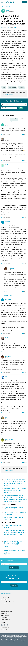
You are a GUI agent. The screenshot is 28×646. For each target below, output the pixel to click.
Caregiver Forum (4, 613)
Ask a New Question (8, 94)
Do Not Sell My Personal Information (14, 643)
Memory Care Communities (6, 606)
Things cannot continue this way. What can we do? (14, 508)
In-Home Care (4, 599)
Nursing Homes (4, 608)
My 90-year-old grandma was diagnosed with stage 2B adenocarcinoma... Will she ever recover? (13, 544)
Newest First (14, 119)
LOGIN (24, 2)
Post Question (14, 568)
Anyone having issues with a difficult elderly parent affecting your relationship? (15, 490)
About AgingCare (4, 629)
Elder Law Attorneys (5, 617)
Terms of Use (18, 642)
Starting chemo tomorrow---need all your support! (15, 513)
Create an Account (5, 627)
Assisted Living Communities (7, 604)
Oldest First (22, 119)
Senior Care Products (5, 619)
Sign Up (14, 585)
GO (21, 108)
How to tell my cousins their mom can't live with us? (14, 518)
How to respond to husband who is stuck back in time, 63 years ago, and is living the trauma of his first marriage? (15, 482)
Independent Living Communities (7, 601)
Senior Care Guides (5, 615)
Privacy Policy (23, 642)
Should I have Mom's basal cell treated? (13, 526)
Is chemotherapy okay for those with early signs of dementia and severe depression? (15, 552)
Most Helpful (5, 119)
